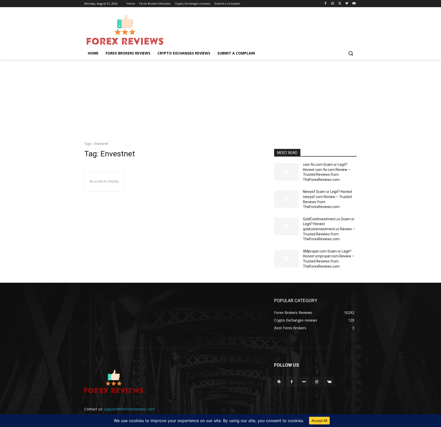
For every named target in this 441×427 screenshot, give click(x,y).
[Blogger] (279, 382)
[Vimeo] (347, 4)
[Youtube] (354, 4)
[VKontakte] (329, 382)
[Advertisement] (220, 98)
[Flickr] (304, 382)
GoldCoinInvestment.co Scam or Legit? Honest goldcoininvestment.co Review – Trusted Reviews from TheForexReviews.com (329, 229)
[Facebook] (325, 4)
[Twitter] (340, 4)
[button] (351, 53)
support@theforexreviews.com (129, 409)
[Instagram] (333, 4)
